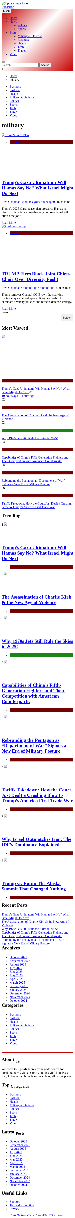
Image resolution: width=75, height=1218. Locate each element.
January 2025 (18, 989)
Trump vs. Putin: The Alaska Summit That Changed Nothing (34, 886)
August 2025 (18, 964)
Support (15, 1201)
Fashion (15, 90)
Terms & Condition (22, 1205)
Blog (13, 32)
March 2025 (17, 982)
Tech (21, 47)
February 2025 (19, 986)
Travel (22, 50)
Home (13, 18)
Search (6, 312)
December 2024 (20, 993)
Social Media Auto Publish (23, 1215)
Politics (22, 25)
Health (22, 43)
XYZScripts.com (56, 1215)
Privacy (14, 1209)
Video (13, 54)
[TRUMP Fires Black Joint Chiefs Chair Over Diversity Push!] (14, 226)
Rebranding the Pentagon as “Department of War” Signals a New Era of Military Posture (33, 482)
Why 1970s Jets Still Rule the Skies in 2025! (30, 438)
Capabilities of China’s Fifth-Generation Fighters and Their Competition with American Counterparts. (35, 459)
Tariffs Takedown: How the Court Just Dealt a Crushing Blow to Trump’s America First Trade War (37, 505)
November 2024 (20, 997)
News (13, 21)
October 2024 (18, 1000)
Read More (9, 222)
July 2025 (16, 968)
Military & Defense (30, 36)
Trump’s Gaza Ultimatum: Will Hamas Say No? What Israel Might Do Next (37, 188)
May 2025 (16, 975)
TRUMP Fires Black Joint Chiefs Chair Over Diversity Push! (36, 276)
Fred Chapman (11, 201)
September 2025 (20, 961)
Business (23, 39)
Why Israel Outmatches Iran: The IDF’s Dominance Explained (36, 842)
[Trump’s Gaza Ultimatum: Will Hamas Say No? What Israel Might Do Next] (15, 135)
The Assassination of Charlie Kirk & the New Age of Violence (36, 599)
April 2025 (16, 979)
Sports (22, 29)
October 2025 (18, 957)
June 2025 (16, 971)
